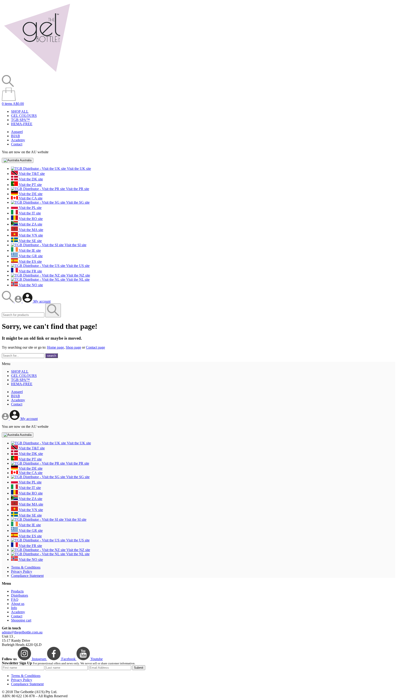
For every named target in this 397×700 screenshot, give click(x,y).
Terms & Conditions (25, 567)
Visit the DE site (30, 194)
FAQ (14, 600)
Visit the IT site (29, 213)
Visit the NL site (77, 279)
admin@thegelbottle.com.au (22, 632)
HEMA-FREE (21, 124)
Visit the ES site (30, 261)
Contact (16, 144)
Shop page (73, 347)
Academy (18, 140)
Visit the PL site (30, 208)
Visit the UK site (78, 169)
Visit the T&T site (31, 174)
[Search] (8, 301)
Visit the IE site (29, 250)
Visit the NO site (30, 285)
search (51, 355)
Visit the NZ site (77, 275)
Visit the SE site (30, 241)
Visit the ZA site (30, 224)
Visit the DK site (30, 179)
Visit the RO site (30, 219)
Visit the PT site (30, 185)
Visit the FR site (30, 271)
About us (17, 604)
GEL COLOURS (24, 116)
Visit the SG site (77, 202)
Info (14, 608)
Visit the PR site (77, 189)
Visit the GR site (30, 256)
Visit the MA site (30, 230)
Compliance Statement (27, 576)
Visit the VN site (30, 235)
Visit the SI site (75, 245)
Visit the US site (77, 266)
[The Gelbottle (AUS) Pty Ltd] (37, 73)
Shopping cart (21, 620)
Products (17, 591)
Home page (55, 347)
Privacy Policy (21, 571)
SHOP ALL (19, 111)
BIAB (15, 136)
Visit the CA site (30, 198)
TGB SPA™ (20, 120)
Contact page (95, 347)
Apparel (17, 132)
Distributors (19, 595)
